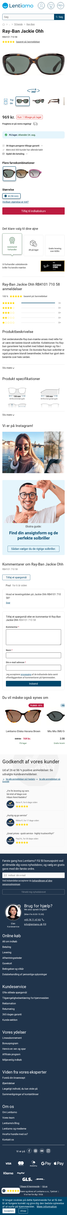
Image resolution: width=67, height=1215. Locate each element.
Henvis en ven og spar (14, 1049)
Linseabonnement (12, 1038)
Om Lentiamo (9, 1112)
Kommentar (12, 626)
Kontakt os (8, 1139)
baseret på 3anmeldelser (28, 41)
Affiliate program (11, 1054)
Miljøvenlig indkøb (12, 1059)
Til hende (18, 24)
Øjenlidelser (8, 1083)
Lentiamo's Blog (10, 1123)
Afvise (23, 1210)
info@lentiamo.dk (33, 924)
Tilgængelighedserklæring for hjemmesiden (25, 998)
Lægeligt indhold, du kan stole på (20, 1088)
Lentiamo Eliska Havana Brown (23, 731)
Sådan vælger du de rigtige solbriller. (33, 549)
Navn (9, 650)
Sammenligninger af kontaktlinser (20, 1094)
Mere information (47, 1206)
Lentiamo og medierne (14, 1128)
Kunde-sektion (9, 1020)
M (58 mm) (13, 196)
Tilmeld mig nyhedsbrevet (33, 891)
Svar (8, 602)
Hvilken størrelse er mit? (15, 202)
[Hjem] (3, 24)
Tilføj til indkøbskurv (33, 211)
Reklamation (9, 1003)
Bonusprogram (10, 1043)
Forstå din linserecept (13, 1077)
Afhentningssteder (12, 958)
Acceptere (9, 1210)
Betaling (6, 947)
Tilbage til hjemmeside (30, 1186)
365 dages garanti (12, 1014)
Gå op (44, 1186)
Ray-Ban (30, 24)
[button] (23, 101)
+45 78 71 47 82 (32, 919)
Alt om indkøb (9, 941)
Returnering (8, 1009)
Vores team (8, 1117)
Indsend (33, 683)
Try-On (12, 101)
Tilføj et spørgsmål (16, 577)
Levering (6, 952)
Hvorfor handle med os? (15, 1134)
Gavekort (7, 963)
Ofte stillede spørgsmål (14, 992)
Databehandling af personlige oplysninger (24, 974)
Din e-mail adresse (16, 662)
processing (26, 674)
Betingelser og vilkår (13, 969)
